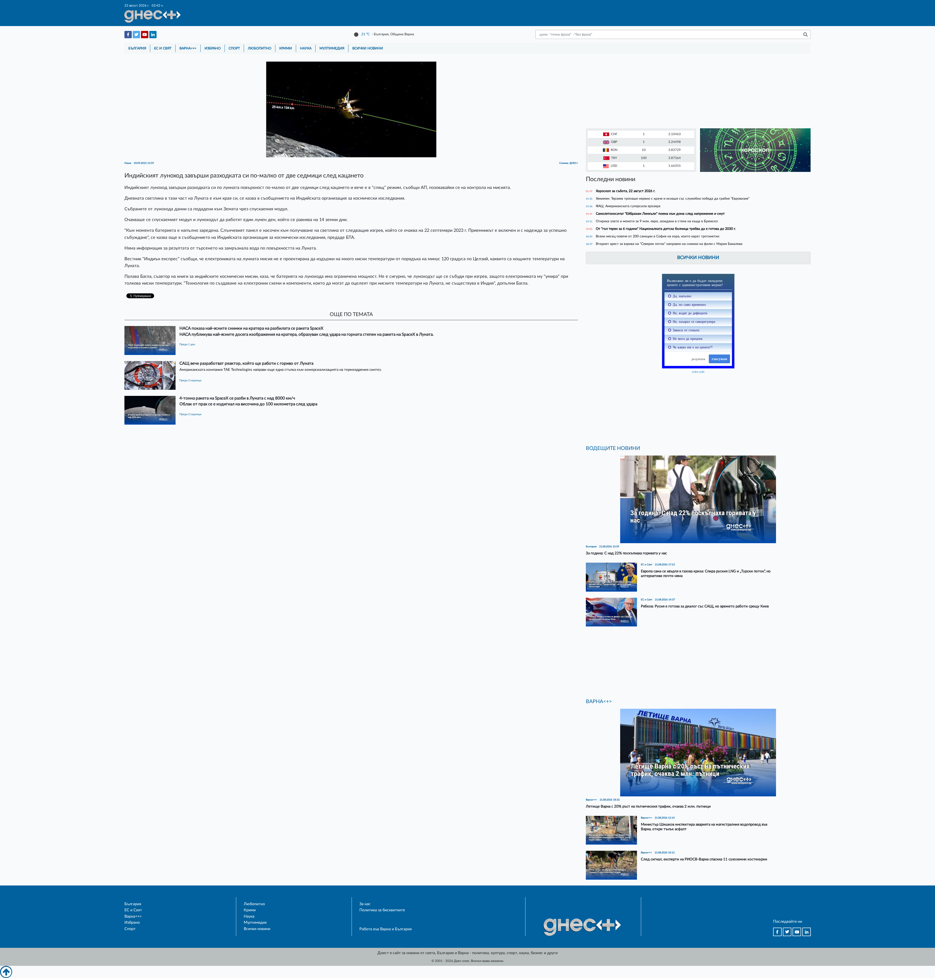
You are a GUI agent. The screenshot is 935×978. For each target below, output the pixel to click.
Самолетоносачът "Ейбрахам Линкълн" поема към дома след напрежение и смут (660, 213)
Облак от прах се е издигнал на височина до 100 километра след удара (248, 404)
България (137, 48)
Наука (305, 48)
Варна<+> (187, 48)
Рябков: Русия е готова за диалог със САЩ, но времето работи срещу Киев (705, 606)
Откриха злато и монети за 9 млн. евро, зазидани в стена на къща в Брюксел (657, 221)
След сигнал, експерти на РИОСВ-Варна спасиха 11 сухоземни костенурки (704, 859)
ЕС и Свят (162, 48)
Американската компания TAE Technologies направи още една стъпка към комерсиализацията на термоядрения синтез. (280, 370)
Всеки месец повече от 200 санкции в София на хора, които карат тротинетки (657, 236)
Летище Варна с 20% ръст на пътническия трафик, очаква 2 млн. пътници (648, 806)
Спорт (234, 48)
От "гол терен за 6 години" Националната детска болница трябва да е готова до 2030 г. (666, 229)
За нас (365, 904)
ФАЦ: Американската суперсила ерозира (628, 206)
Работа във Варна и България (385, 929)
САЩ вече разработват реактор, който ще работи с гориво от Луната (246, 363)
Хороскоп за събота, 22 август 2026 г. (625, 191)
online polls (698, 371)
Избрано (213, 48)
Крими (285, 48)
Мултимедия (331, 48)
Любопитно (259, 48)
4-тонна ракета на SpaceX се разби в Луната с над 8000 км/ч (237, 398)
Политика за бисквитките (382, 910)
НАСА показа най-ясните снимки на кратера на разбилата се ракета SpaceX (251, 328)
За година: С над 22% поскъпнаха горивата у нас (626, 553)
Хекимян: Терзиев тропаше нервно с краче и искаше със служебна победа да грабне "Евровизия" (672, 198)
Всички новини (367, 48)
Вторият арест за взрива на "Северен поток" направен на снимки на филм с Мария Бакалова (669, 244)
